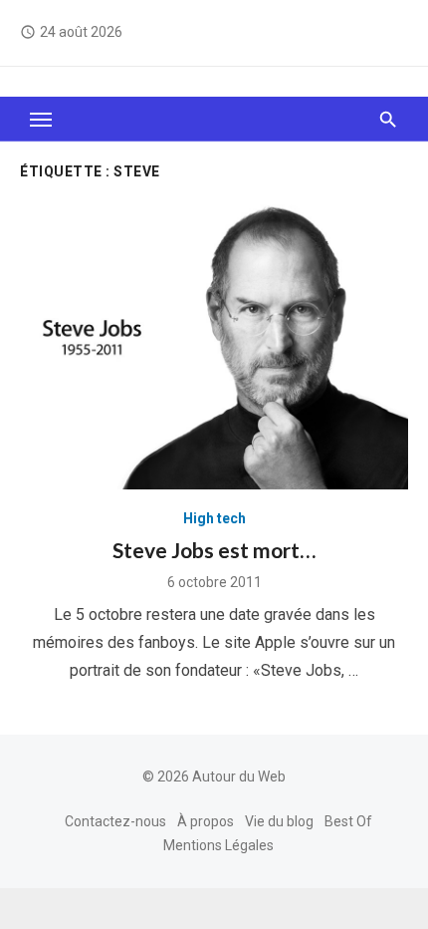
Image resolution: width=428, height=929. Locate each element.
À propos (205, 821)
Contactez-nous (115, 821)
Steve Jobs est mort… (214, 549)
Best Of (348, 821)
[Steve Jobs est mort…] (214, 343)
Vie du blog (279, 821)
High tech (214, 518)
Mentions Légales (218, 845)
